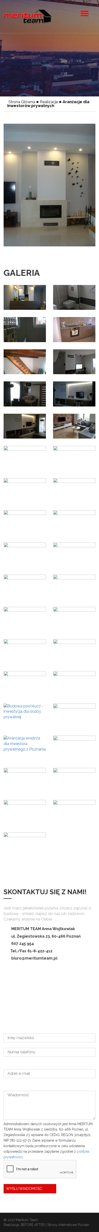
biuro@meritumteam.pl (34, 958)
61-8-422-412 (39, 951)
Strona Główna (21, 102)
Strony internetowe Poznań (68, 1225)
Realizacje (49, 102)
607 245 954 (22, 943)
